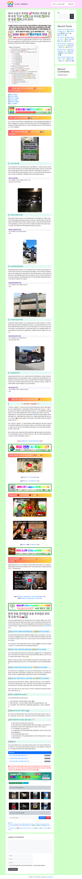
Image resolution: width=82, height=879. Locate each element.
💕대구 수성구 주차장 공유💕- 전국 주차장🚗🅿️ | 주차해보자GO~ (24, 52)
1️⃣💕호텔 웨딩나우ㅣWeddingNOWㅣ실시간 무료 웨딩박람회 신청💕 (29, 596)
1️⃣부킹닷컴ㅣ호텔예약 (13, 96)
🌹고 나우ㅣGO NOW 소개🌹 (58, 4)
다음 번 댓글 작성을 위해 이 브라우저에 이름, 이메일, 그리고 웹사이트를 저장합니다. (27, 865)
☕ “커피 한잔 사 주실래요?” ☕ (19, 67)
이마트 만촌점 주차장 (19, 57)
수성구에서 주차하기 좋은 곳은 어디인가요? (18, 758)
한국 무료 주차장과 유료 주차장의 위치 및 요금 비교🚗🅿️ (21, 73)
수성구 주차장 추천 (37, 824)
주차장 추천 (47, 824)
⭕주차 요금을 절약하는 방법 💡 (19, 79)
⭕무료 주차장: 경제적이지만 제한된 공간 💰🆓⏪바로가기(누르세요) (25, 74)
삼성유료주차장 (18, 64)
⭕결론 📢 (15, 83)
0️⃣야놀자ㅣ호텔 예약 (12, 94)
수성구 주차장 (31, 824)
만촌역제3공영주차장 (19, 59)
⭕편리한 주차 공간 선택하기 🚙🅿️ (19, 80)
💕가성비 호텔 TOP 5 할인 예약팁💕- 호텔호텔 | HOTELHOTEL (24, 49)
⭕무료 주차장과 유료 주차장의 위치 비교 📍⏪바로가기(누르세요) (24, 77)
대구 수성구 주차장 (13, 824)
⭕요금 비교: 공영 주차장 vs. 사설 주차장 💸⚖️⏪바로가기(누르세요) (25, 78)
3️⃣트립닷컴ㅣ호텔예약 (13, 99)
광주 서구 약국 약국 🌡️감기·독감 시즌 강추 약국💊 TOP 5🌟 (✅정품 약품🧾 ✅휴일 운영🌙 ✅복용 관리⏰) (66, 45)
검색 (58, 12)
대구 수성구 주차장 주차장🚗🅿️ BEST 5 (20, 50)
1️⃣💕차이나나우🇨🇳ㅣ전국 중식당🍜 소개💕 (29, 544)
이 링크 (15, 645)
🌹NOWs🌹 (70, 4)
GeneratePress (49, 877)
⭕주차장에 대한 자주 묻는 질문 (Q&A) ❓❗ (21, 82)
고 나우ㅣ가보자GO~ (21, 4)
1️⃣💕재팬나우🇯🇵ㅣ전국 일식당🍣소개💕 (30, 477)
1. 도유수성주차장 (17, 53)
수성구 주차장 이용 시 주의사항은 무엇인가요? (19, 761)
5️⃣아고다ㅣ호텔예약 (12, 103)
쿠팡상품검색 (42, 817)
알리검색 (48, 817)
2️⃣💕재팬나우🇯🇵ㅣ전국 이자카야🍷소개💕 (29, 480)
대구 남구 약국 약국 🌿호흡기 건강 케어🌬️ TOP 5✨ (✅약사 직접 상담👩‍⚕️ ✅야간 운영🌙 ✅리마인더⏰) (66, 39)
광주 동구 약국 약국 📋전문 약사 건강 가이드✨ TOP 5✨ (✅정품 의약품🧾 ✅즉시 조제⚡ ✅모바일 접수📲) (66, 59)
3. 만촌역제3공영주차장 (18, 58)
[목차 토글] (36, 47)
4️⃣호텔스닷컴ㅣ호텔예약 (13, 101)
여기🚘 (19, 625)
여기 (12, 737)
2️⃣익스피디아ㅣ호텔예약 (13, 98)
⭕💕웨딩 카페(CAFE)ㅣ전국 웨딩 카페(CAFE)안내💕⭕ (30, 441)
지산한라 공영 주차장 (19, 62)
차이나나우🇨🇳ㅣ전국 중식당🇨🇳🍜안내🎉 (19, 70)
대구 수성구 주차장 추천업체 (22, 824)
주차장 (10, 822)
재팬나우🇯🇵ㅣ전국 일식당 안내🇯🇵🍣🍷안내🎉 (21, 68)
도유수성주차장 (17, 54)
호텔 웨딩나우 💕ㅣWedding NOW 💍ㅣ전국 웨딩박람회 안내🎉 (24, 71)
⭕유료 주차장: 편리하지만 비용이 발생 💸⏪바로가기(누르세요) (24, 75)
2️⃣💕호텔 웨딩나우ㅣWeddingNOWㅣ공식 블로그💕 (30, 598)
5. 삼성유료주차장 (17, 63)
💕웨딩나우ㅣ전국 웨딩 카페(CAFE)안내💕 (20, 66)
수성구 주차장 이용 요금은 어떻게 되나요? (18, 755)
